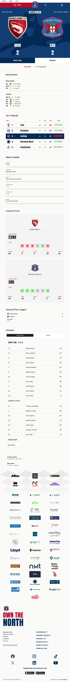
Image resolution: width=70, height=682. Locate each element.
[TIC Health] (35, 484)
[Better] (35, 503)
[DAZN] (35, 476)
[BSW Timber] (35, 510)
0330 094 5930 (10, 645)
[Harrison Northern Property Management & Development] (15, 534)
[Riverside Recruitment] (35, 574)
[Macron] (35, 550)
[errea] (15, 484)
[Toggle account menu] (62, 5)
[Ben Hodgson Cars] (15, 503)
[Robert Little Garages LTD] (54, 574)
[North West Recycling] (54, 558)
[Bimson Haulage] (54, 503)
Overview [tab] (27, 66)
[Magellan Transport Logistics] (54, 550)
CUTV (16, 1)
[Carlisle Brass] (15, 518)
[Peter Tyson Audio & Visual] (54, 566)
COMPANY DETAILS (43, 635)
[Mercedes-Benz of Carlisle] (15, 558)
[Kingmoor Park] (35, 542)
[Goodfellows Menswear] (15, 526)
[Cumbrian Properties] (35, 518)
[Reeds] (15, 574)
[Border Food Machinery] (15, 510)
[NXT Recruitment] (35, 566)
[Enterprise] (54, 476)
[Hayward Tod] (35, 534)
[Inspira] (54, 534)
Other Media (63, 679)
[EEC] (54, 518)
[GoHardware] (35, 526)
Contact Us (41, 638)
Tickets (3, 1)
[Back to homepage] (35, 4)
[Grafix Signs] (54, 526)
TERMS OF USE (41, 648)
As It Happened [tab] (40, 66)
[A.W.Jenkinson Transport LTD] (35, 495)
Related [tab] (53, 60)
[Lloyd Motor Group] (15, 550)
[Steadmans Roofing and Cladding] (15, 582)
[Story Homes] (54, 582)
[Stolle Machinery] (35, 582)
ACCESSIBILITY (41, 632)
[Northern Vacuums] (15, 566)
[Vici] (35, 597)
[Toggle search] (45, 5)
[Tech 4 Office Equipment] (15, 589)
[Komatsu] (54, 542)
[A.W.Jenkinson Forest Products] (54, 495)
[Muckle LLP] (35, 558)
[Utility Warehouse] (54, 484)
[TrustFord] (54, 589)
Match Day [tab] (17, 60)
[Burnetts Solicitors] (54, 510)
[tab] (20, 335)
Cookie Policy (42, 642)
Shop (10, 1)
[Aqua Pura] (15, 495)
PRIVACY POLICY (42, 645)
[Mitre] (15, 476)
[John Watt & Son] (15, 542)
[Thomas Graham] (35, 589)
